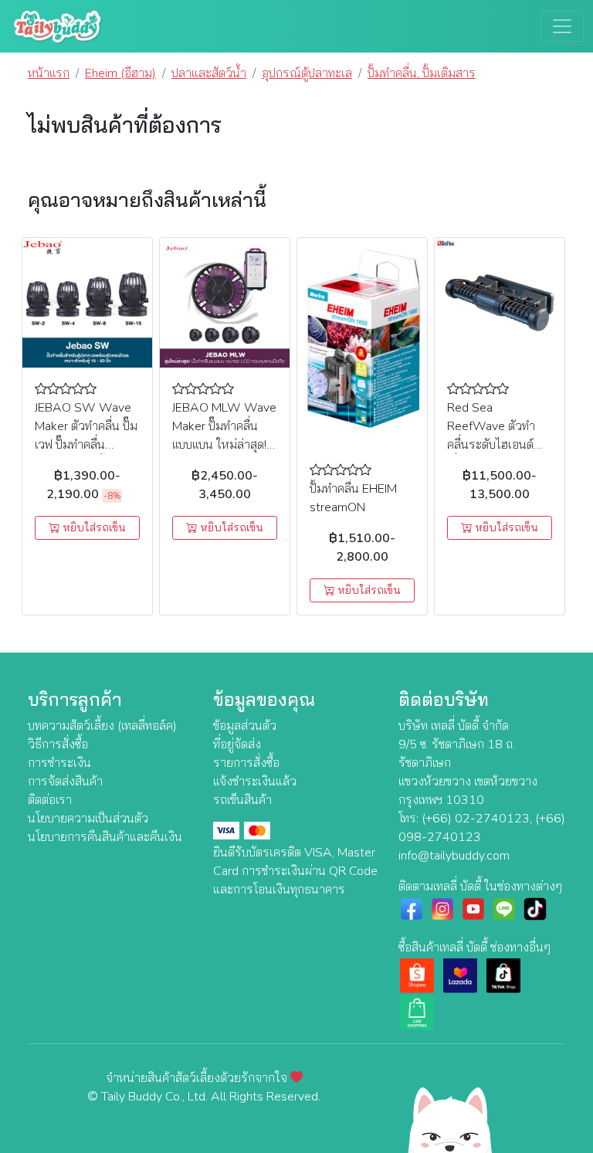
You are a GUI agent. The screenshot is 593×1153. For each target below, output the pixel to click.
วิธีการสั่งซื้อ (58, 744)
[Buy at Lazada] (460, 974)
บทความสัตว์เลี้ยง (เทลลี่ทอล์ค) (102, 725)
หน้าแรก (48, 73)
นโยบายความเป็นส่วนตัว (88, 818)
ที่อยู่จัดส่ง (237, 744)
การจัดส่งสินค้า (65, 781)
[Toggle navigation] (562, 26)
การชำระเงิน (59, 763)
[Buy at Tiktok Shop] (503, 974)
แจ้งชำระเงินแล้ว (254, 781)
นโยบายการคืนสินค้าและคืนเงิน (105, 837)
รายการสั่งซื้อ (246, 763)
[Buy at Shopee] (416, 974)
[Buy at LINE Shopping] (416, 1011)
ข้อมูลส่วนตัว (244, 725)
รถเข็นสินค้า (242, 800)
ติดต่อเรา (50, 800)
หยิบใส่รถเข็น (92, 528)
